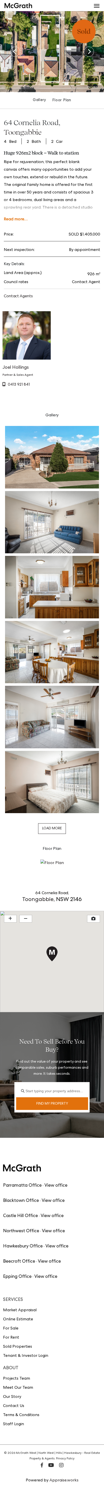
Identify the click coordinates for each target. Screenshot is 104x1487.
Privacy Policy (65, 1458)
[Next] (89, 52)
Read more (14, 220)
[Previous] (15, 52)
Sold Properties (17, 1347)
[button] (96, 5)
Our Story (12, 1397)
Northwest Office (21, 1231)
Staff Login (13, 1424)
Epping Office (17, 1277)
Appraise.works (64, 1481)
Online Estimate (18, 1320)
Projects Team (16, 1379)
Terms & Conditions (21, 1415)
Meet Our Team (18, 1388)
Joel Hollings (16, 367)
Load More (52, 828)
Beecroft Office (19, 1261)
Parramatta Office (22, 1185)
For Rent (11, 1338)
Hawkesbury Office (23, 1246)
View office (55, 1185)
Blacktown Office (21, 1201)
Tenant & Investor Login (25, 1356)
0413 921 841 (19, 385)
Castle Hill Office (20, 1216)
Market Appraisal (20, 1310)
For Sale (10, 1329)
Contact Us (13, 1406)
